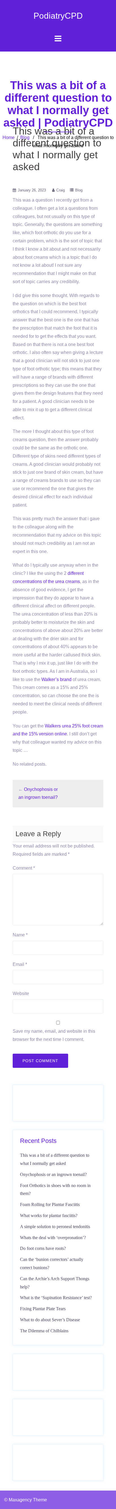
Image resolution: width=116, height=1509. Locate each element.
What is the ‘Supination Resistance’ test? (56, 1297)
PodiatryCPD (58, 15)
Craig (60, 190)
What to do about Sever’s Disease (50, 1319)
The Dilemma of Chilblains (44, 1330)
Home (9, 137)
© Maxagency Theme (25, 1499)
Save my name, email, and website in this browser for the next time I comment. (54, 1035)
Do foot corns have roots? (43, 1248)
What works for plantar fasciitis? (48, 1215)
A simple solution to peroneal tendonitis (55, 1226)
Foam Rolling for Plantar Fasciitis (50, 1204)
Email (20, 964)
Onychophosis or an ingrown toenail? (53, 1174)
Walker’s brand (56, 679)
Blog (25, 137)
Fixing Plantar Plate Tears (43, 1308)
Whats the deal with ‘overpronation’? (53, 1237)
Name (20, 934)
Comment (24, 868)
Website (21, 993)
